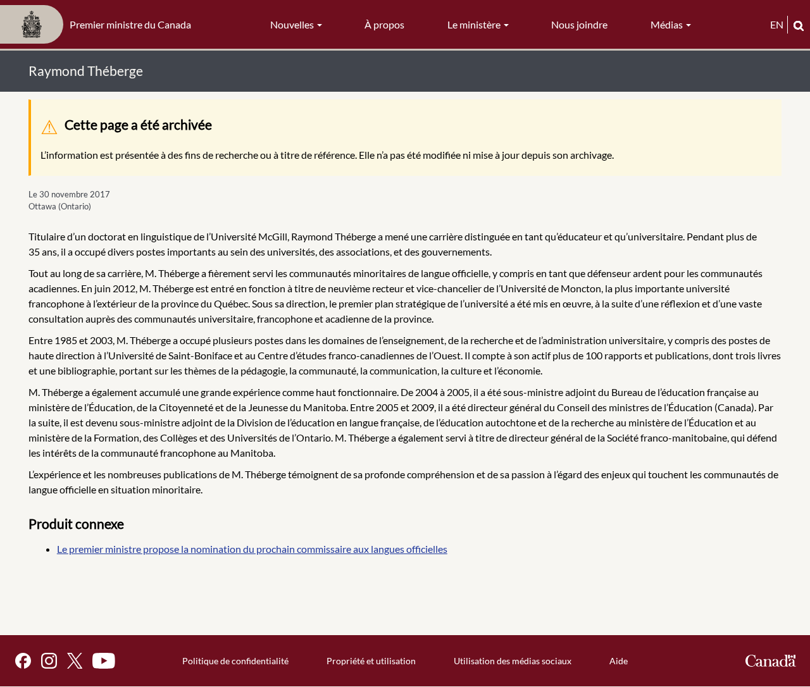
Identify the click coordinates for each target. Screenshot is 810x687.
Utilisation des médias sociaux (512, 660)
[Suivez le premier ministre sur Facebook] (23, 661)
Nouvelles (293, 24)
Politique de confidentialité (235, 660)
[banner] (99, 24)
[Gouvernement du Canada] (770, 661)
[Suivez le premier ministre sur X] (74, 661)
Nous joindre (579, 24)
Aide (618, 660)
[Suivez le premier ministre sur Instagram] (49, 661)
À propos (384, 24)
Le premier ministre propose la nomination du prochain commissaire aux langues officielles (252, 549)
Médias (668, 24)
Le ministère (474, 24)
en (776, 24)
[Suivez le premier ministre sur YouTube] (103, 661)
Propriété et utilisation (371, 660)
